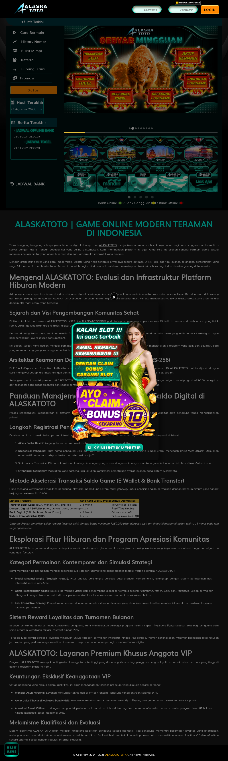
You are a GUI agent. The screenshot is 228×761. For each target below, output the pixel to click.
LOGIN (210, 9)
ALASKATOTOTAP (116, 755)
